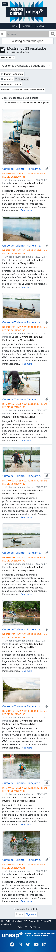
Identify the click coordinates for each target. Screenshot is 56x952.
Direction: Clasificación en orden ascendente (21, 89)
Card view (8, 79)
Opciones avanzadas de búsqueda (23, 65)
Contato (40, 26)
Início (14, 26)
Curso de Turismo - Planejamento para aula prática (22, 168)
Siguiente (31, 914)
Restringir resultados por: (27, 41)
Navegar (26, 26)
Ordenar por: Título (10, 84)
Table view (23, 79)
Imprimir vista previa (13, 74)
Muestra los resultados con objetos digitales (28, 102)
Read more (26, 210)
